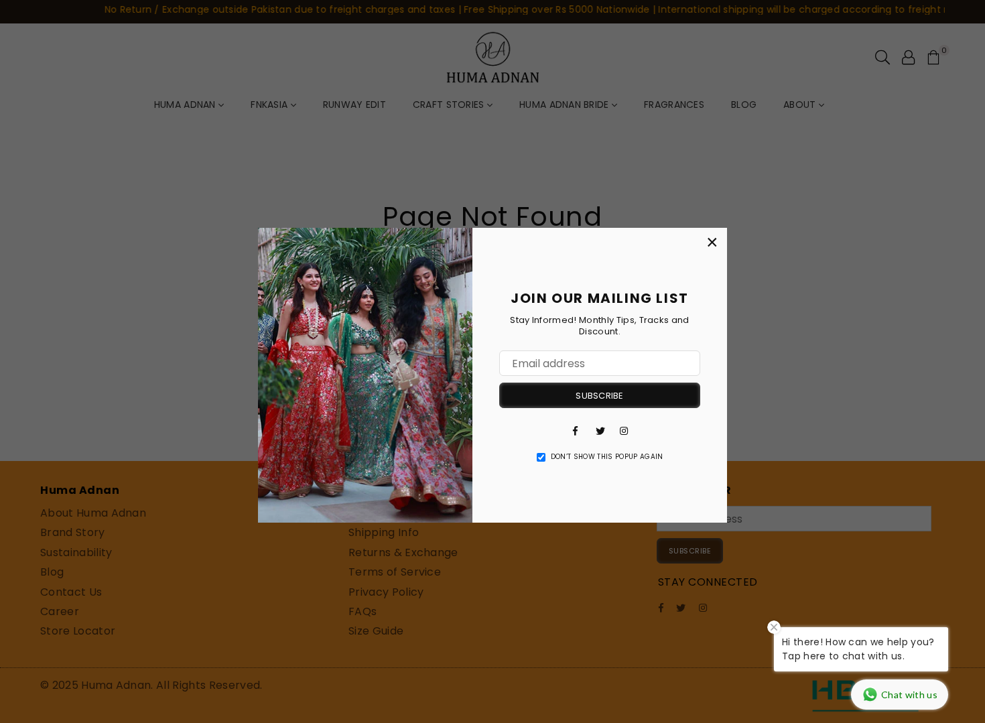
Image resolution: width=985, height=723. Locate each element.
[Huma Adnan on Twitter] (599, 430)
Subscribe (599, 395)
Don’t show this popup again (607, 457)
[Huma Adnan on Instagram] (624, 430)
